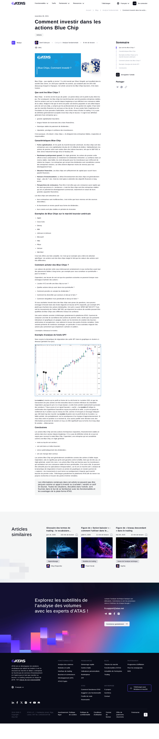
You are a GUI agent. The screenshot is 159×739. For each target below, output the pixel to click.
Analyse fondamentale (70, 42)
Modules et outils (64, 668)
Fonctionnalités (65, 661)
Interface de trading (65, 671)
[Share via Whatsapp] (121, 87)
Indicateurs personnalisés (90, 671)
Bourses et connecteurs (66, 674)
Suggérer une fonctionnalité (91, 693)
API (82, 678)
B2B (129, 671)
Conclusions (123, 68)
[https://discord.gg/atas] (39, 702)
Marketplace (85, 674)
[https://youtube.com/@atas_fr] (110, 613)
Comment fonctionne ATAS (90, 689)
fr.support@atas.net (114, 608)
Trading (107, 674)
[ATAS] (18, 3)
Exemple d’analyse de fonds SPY (129, 64)
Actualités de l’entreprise (113, 671)
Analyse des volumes (65, 664)
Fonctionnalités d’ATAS (112, 668)
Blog (106, 661)
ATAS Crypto (62, 681)
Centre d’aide (86, 668)
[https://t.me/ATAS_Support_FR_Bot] (105, 613)
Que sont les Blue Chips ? (127, 47)
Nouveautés (85, 699)
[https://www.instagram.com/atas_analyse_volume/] (118, 613)
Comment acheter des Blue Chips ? (130, 60)
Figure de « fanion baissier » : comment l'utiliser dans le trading (95, 530)
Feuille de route (86, 696)
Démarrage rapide (87, 664)
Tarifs (54, 3)
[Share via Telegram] (117, 87)
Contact (107, 696)
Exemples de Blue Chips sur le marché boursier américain (128, 56)
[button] (145, 714)
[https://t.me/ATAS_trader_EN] (30, 702)
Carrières (107, 693)
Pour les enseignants (135, 668)
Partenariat (135, 712)
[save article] (125, 75)
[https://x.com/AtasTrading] (21, 702)
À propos (107, 689)
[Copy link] (126, 87)
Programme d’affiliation (136, 664)
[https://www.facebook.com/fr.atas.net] (114, 613)
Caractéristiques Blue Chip (127, 51)
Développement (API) (65, 678)
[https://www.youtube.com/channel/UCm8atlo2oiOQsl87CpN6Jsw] (34, 702)
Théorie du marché (111, 664)
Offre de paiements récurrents (120, 714)
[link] (106, 3)
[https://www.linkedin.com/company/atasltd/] (13, 702)
